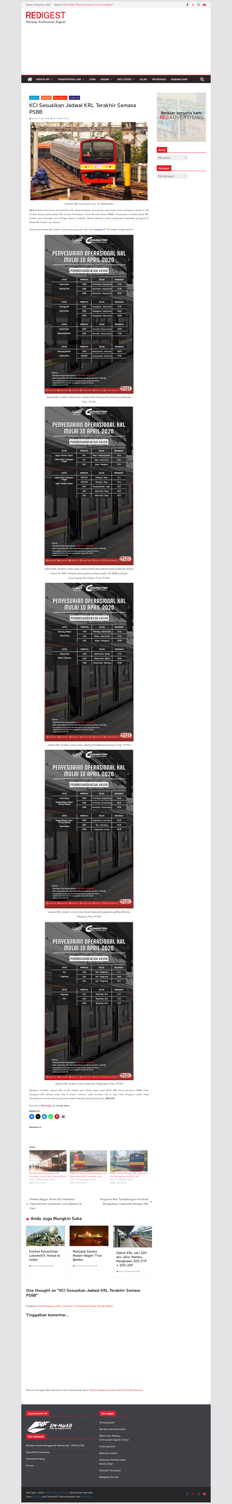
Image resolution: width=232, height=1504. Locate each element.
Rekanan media (108, 1453)
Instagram (98, 229)
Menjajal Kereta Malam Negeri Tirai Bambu (87, 1255)
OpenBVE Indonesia (38, 1452)
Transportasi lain (69, 79)
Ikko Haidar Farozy (61, 118)
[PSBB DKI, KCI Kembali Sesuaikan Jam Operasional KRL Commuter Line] (88, 1161)
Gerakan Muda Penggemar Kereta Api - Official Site (55, 1445)
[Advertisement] (116, 51)
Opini (92, 79)
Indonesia (46, 98)
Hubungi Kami (179, 79)
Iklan (143, 79)
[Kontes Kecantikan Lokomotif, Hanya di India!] (45, 1228)
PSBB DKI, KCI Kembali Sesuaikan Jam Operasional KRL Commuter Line (88, 1175)
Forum (30, 1465)
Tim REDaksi (159, 79)
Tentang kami (107, 1422)
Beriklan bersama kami (112, 1429)
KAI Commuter (60, 98)
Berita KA (34, 98)
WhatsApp (46, 1105)
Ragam (105, 79)
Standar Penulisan (110, 1470)
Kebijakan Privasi (109, 1477)
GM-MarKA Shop (35, 1459)
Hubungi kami (107, 1446)
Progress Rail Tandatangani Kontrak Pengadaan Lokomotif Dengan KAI (124, 1201)
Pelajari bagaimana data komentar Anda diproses (116, 1390)
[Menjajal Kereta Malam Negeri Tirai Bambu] (89, 1228)
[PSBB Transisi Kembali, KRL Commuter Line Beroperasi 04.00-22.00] (129, 1161)
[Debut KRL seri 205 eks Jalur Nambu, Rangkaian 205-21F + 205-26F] (132, 1228)
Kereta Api (42, 79)
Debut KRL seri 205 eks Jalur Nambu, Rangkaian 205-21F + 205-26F (131, 1258)
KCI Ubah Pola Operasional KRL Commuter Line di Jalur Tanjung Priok (47, 1175)
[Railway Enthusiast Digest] (30, 79)
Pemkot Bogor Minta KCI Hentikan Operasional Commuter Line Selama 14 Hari (56, 1204)
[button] (51, 79)
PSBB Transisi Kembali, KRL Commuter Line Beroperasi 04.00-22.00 (128, 1175)
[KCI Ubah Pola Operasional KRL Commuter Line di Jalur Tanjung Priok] (48, 1161)
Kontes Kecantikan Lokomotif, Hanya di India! (44, 1255)
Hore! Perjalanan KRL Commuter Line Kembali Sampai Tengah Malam (75, 1306)
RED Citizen (124, 79)
